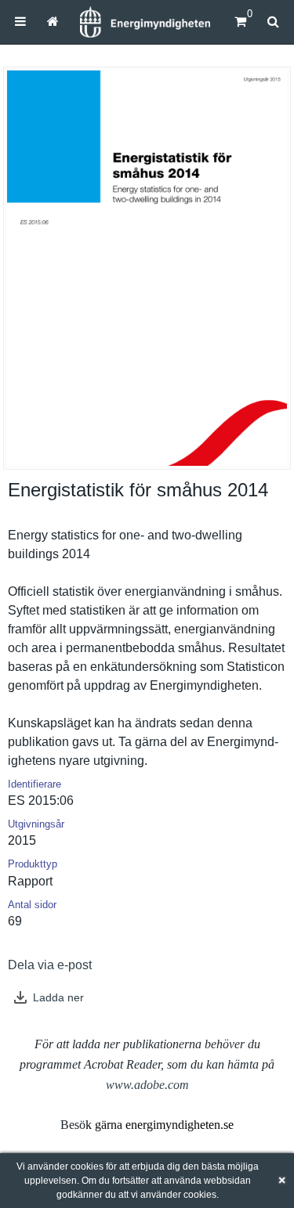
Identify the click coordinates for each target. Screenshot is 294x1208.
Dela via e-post (50, 965)
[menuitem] (20, 21)
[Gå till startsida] (52, 21)
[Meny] (20, 21)
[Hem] (145, 22)
